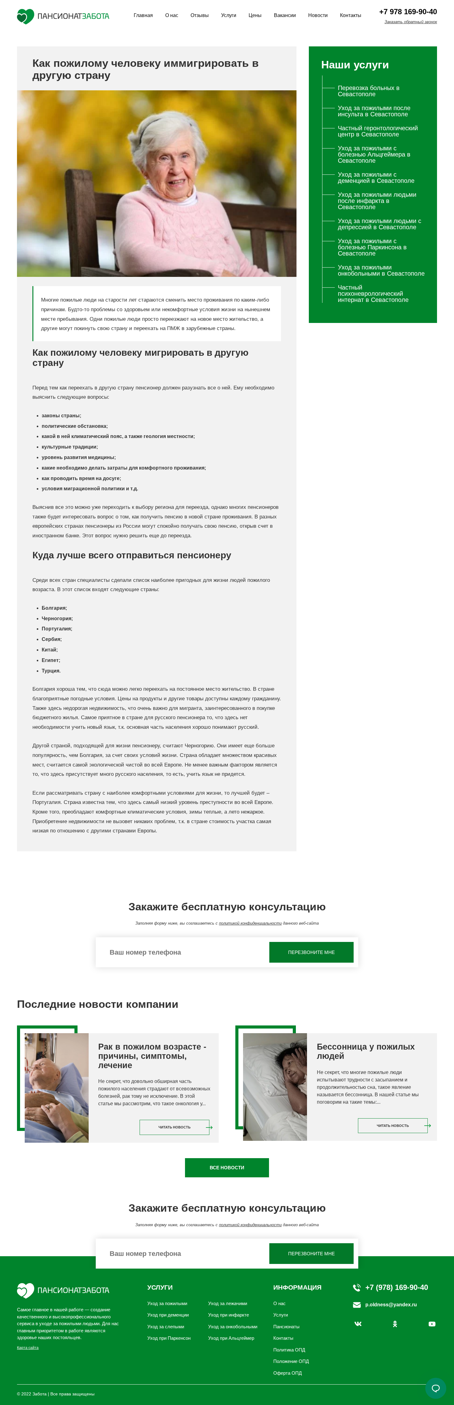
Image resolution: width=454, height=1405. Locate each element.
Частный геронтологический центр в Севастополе (378, 131)
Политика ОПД (289, 1349)
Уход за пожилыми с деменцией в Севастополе (376, 177)
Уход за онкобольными (232, 1326)
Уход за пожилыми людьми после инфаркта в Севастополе (377, 200)
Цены (255, 15)
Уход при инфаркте (228, 1314)
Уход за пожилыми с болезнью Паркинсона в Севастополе (372, 247)
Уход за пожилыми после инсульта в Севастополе (374, 111)
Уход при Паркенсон (169, 1338)
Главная (143, 15)
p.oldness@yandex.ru (391, 1304)
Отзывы (200, 15)
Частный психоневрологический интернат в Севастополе (373, 293)
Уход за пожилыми (167, 1303)
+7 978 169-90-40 (408, 11)
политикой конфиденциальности (250, 923)
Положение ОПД (291, 1361)
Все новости (227, 1167)
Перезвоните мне (311, 952)
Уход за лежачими (227, 1303)
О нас (171, 15)
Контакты (350, 15)
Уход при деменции (168, 1314)
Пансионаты (286, 1326)
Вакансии (285, 15)
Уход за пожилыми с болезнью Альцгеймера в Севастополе (374, 154)
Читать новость (174, 1127)
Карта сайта (28, 1348)
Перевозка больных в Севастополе (369, 90)
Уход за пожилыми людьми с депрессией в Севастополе (379, 223)
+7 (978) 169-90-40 (396, 1287)
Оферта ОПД (287, 1373)
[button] (435, 1388)
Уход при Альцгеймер (231, 1338)
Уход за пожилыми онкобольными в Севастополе (381, 270)
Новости (318, 15)
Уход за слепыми (165, 1326)
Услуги (228, 15)
